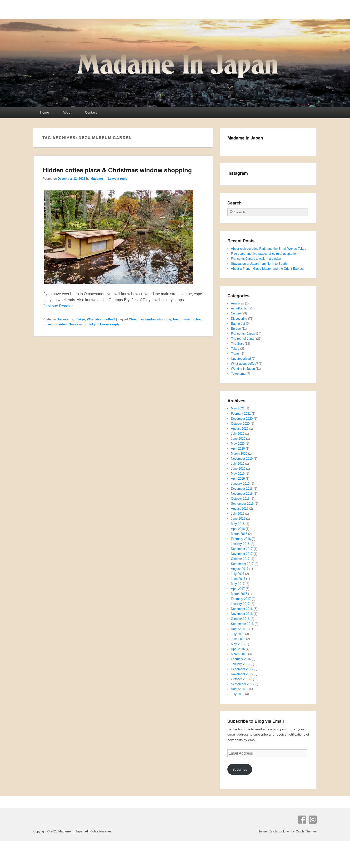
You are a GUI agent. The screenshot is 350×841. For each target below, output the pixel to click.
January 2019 (240, 483)
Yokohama (238, 373)
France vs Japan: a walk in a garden (256, 258)
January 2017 (240, 604)
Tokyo (80, 319)
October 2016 (240, 619)
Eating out (238, 323)
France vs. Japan (243, 333)
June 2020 (238, 438)
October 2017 (240, 559)
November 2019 (242, 458)
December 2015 (242, 669)
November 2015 (242, 674)
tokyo (93, 324)
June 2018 (238, 518)
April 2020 (238, 448)
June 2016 (238, 639)
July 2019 (237, 463)
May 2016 (238, 644)
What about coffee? (101, 319)
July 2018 (237, 513)
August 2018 (239, 508)
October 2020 (240, 423)
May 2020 (238, 443)
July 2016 (237, 634)
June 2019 (238, 468)
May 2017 (238, 584)
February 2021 (241, 413)
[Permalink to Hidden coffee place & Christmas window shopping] (119, 288)
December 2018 (242, 488)
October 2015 (240, 679)
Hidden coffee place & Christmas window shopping (117, 169)
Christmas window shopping (150, 319)
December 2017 (242, 549)
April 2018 (238, 529)
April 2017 (238, 589)
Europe (236, 328)
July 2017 (237, 574)
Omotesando (78, 324)
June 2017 (238, 579)
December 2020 (242, 418)
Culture (236, 313)
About (67, 112)
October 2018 (240, 498)
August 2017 (239, 569)
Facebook (302, 820)
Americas (237, 303)
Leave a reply (117, 178)
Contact (91, 112)
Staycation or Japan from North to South (259, 263)
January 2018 (240, 544)
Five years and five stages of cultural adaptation (264, 253)
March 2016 (239, 654)
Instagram (313, 820)
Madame (96, 178)
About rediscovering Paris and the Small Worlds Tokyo (268, 248)
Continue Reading (58, 306)
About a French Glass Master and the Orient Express (268, 268)
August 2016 (239, 629)
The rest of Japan (243, 338)
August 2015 (239, 689)
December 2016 (242, 609)
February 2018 (241, 539)
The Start (237, 343)
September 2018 (242, 503)
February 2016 (241, 659)
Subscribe (239, 769)
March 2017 (239, 594)
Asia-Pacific (239, 308)
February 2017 (241, 599)
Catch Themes (306, 831)
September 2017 (242, 564)
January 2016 (240, 664)
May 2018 (238, 524)
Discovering (65, 319)
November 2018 (242, 493)
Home (44, 112)
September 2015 (242, 684)
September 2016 (242, 624)
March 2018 (239, 534)
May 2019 (238, 473)
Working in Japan (243, 368)
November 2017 (242, 554)
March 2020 (239, 453)
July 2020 (237, 433)
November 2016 (242, 614)
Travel (235, 353)
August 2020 (239, 428)
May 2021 (238, 408)
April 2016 (238, 649)
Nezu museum (183, 319)
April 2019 (238, 478)
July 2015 (237, 694)
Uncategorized (241, 358)
